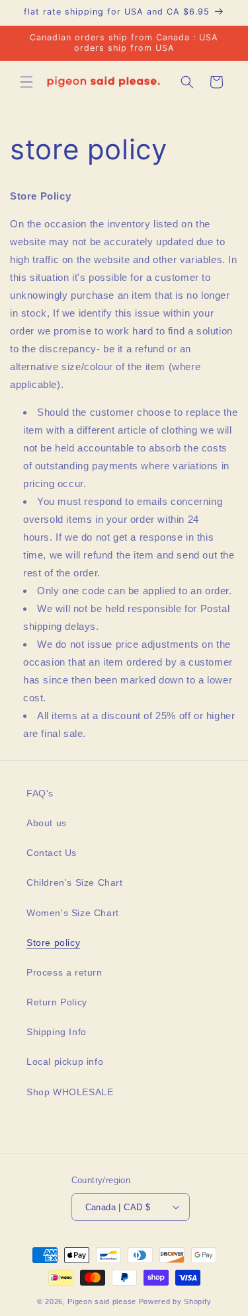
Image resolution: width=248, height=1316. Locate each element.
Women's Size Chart (72, 913)
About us (46, 823)
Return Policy (56, 1002)
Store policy (53, 942)
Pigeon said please (101, 1301)
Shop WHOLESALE (69, 1092)
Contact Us (51, 852)
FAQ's (40, 793)
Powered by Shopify (175, 1301)
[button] (26, 82)
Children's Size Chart (74, 882)
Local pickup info (64, 1061)
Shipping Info (56, 1031)
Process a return (64, 972)
